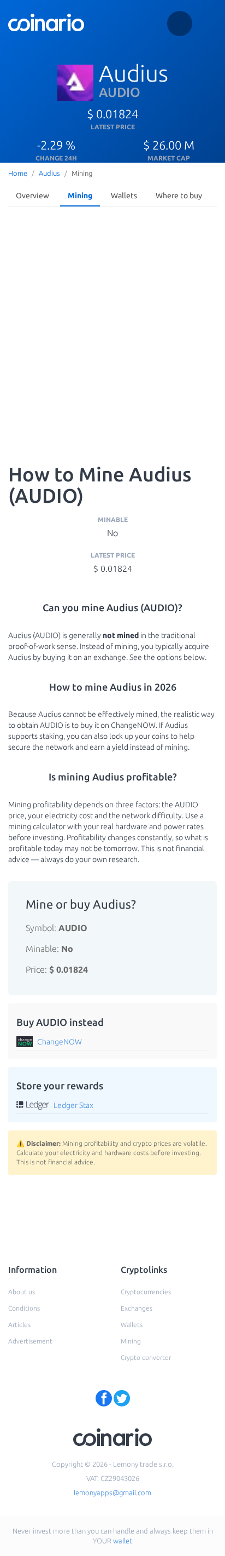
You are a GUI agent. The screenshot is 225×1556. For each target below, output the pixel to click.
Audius (49, 173)
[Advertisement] (112, 330)
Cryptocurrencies (146, 1291)
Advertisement (30, 1341)
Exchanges (136, 1308)
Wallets (124, 195)
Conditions (24, 1308)
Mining (80, 195)
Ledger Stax (73, 1105)
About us (21, 1291)
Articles (19, 1324)
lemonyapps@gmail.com (112, 1492)
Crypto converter (146, 1357)
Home (17, 173)
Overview (32, 195)
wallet (122, 1540)
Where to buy (179, 195)
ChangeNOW (59, 1041)
